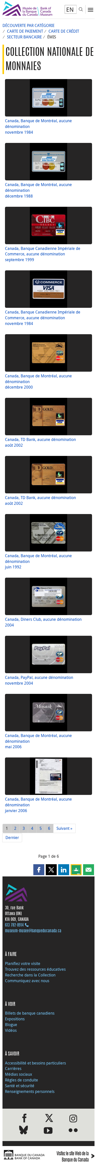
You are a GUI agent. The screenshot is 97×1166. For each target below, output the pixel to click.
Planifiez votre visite (22, 963)
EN (70, 9)
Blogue (11, 1024)
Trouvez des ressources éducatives (35, 969)
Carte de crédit (63, 31)
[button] (38, 869)
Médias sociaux (18, 1074)
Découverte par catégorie (28, 25)
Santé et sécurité (19, 1085)
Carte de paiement (25, 31)
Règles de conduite (21, 1080)
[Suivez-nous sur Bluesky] (23, 1131)
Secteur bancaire (24, 37)
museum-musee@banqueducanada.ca (33, 931)
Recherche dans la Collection (30, 975)
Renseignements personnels (29, 1091)
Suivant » (64, 828)
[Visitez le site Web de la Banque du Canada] (24, 1155)
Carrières (13, 1068)
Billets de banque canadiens (29, 1013)
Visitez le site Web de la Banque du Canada (75, 1157)
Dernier (12, 837)
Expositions (15, 1019)
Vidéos (11, 1030)
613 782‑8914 (14, 925)
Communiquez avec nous (27, 980)
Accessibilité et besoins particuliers (35, 1063)
